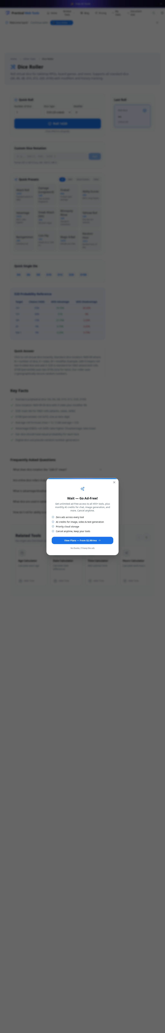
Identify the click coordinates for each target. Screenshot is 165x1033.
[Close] (114, 482)
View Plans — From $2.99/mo (80, 540)
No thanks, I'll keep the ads (83, 548)
